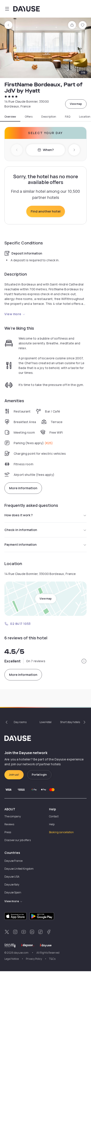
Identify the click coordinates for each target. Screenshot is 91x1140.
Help (52, 824)
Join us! (14, 774)
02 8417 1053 (20, 624)
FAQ (67, 116)
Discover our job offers (17, 840)
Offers (28, 116)
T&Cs (52, 959)
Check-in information (20, 530)
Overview (10, 116)
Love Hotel (45, 722)
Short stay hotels (70, 722)
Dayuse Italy (11, 884)
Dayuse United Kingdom (19, 869)
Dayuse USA (11, 876)
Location (84, 116)
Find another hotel (46, 211)
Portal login (39, 774)
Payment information (20, 544)
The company (12, 816)
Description (48, 116)
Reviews (9, 824)
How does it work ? (18, 515)
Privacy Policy (34, 959)
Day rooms (20, 722)
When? (48, 149)
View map (76, 104)
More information (23, 488)
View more (12, 314)
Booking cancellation (61, 832)
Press (7, 832)
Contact (54, 816)
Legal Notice (11, 959)
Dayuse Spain (12, 892)
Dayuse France (13, 861)
